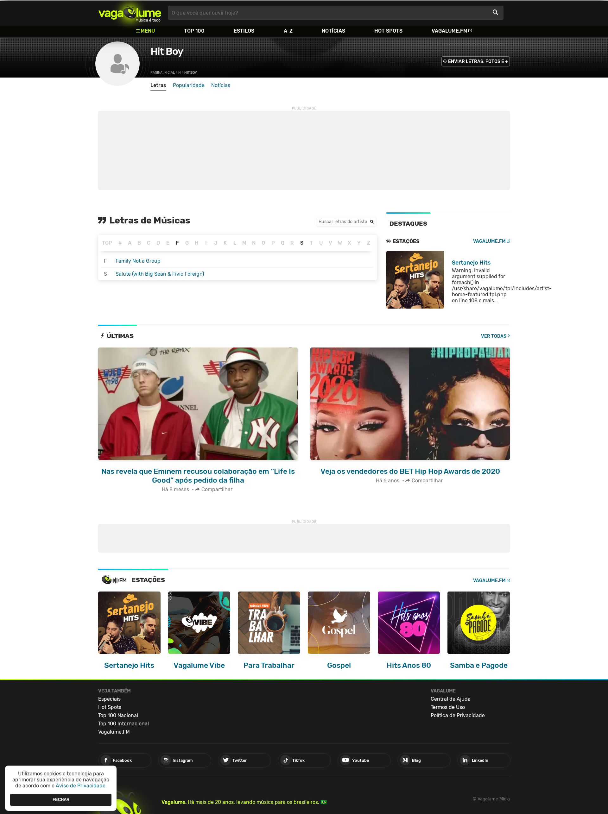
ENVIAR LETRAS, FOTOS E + (478, 61)
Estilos (244, 31)
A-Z (288, 31)
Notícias (333, 31)
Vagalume (130, 13)
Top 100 (194, 31)
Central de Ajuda (451, 699)
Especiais (109, 699)
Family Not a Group (138, 261)
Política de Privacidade (458, 715)
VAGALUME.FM (489, 241)
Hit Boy (166, 51)
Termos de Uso (448, 707)
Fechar (61, 799)
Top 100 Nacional (118, 715)
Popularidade (189, 85)
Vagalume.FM (449, 31)
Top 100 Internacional (123, 724)
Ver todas (493, 336)
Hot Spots (388, 31)
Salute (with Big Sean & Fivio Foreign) (160, 274)
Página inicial (162, 73)
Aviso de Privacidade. (81, 786)
